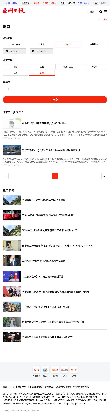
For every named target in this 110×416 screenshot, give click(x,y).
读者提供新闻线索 (63, 386)
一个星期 (16, 44)
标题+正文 (68, 66)
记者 (16, 72)
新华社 (45, 376)
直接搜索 (94, 44)
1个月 (42, 44)
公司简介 (6, 386)
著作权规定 (49, 386)
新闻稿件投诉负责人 (81, 386)
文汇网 (55, 376)
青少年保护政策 (36, 386)
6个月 (68, 44)
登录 (92, 11)
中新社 (64, 376)
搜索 (55, 99)
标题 (16, 66)
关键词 (94, 66)
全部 (42, 73)
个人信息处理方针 (19, 386)
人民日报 (36, 376)
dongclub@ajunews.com (75, 403)
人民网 (74, 376)
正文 (42, 66)
